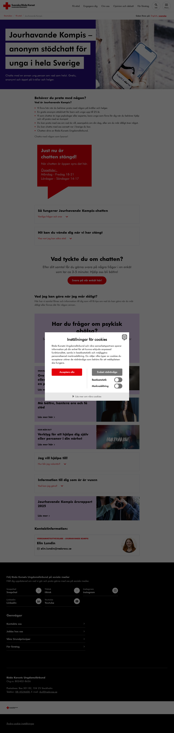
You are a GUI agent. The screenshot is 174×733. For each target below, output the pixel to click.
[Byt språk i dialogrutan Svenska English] (124, 337)
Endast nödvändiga (107, 372)
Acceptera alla (67, 372)
